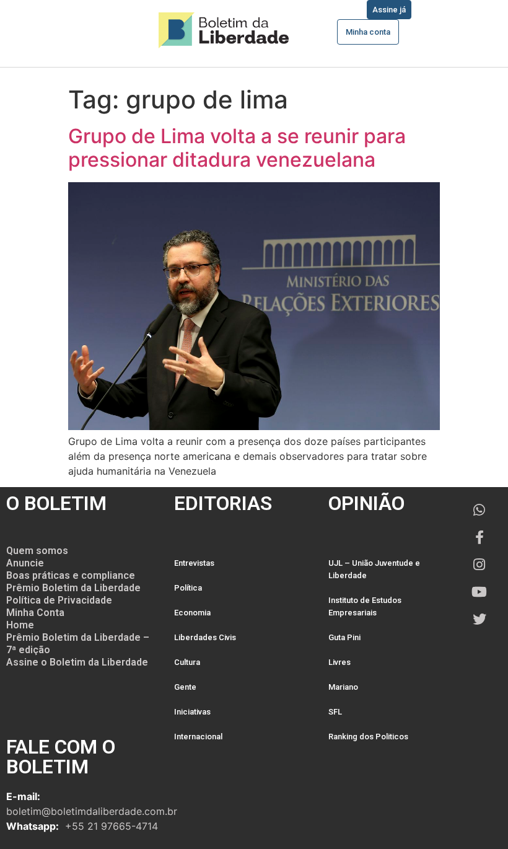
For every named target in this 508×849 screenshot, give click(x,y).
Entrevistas (194, 563)
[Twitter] (479, 619)
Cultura (187, 662)
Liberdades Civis (205, 637)
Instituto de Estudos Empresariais (364, 606)
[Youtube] (479, 591)
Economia (192, 612)
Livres (339, 662)
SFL (335, 711)
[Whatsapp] (479, 510)
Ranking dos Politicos (368, 736)
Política (188, 587)
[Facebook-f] (479, 537)
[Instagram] (479, 564)
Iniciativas (192, 711)
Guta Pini (344, 637)
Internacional (198, 736)
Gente (185, 687)
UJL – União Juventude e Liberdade (374, 569)
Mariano (343, 687)
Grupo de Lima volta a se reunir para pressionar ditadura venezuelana (237, 148)
